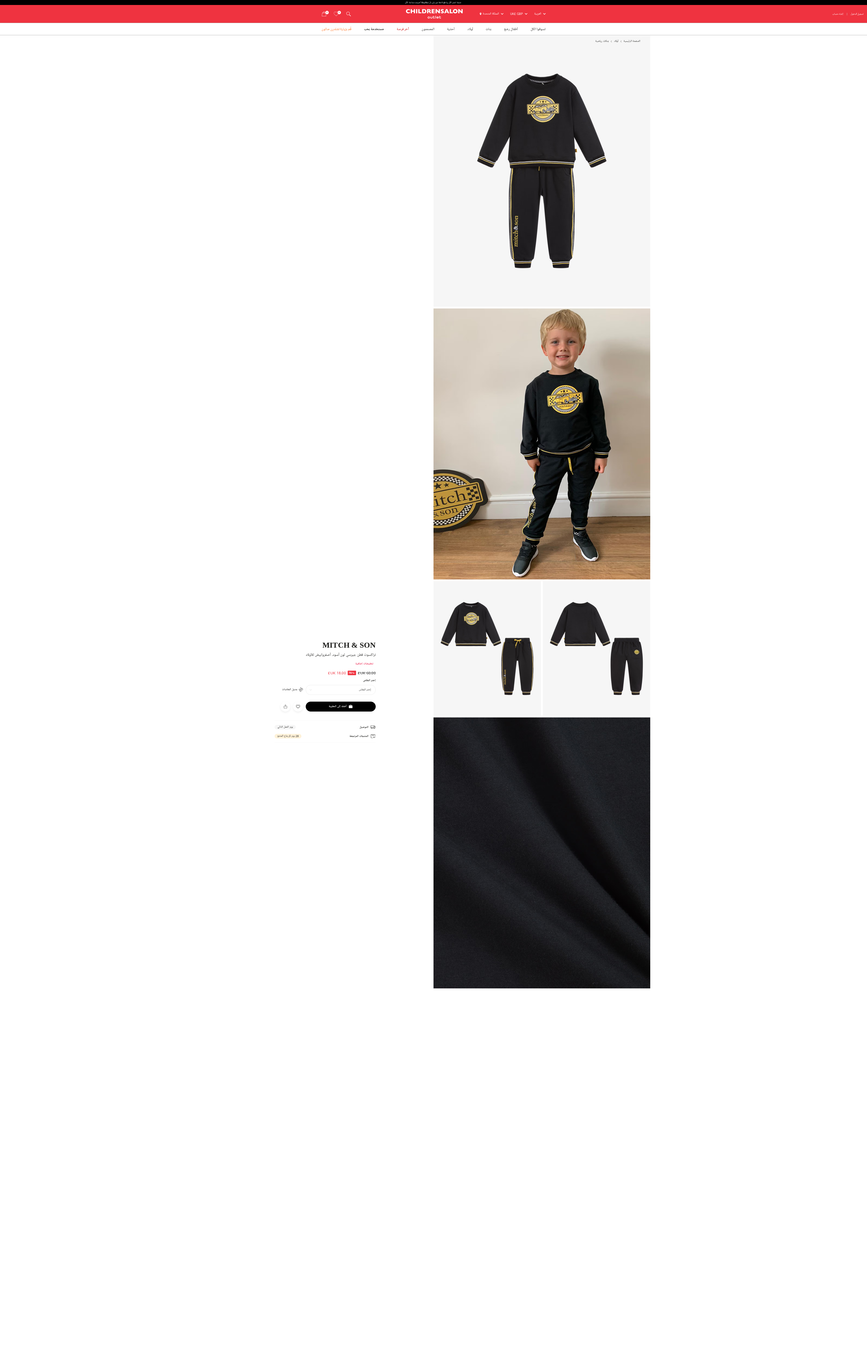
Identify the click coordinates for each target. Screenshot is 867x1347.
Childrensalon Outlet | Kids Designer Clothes (434, 13)
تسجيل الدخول (857, 14)
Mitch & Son (349, 645)
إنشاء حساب (837, 14)
